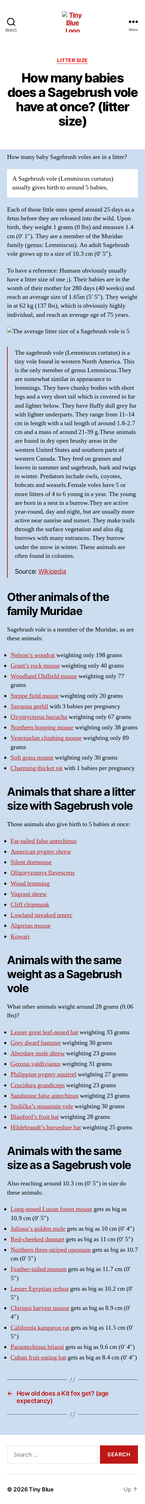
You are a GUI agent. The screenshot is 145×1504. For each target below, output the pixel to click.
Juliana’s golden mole (38, 1229)
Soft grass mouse (32, 758)
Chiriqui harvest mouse (40, 1308)
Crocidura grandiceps (38, 1085)
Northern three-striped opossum (51, 1250)
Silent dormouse (31, 862)
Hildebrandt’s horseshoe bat (46, 1127)
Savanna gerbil (29, 706)
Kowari (20, 937)
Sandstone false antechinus (44, 1096)
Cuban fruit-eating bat (38, 1357)
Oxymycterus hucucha (39, 717)
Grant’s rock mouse (35, 666)
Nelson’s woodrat (33, 655)
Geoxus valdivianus (36, 1064)
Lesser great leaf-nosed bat (44, 1032)
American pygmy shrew (41, 852)
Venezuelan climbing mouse (46, 738)
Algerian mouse (31, 926)
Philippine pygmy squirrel (43, 1074)
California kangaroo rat (40, 1328)
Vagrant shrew (29, 894)
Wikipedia (52, 571)
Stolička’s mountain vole (42, 1106)
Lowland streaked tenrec (41, 915)
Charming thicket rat (37, 768)
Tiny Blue (41, 1489)
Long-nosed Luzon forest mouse (51, 1209)
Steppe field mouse (35, 696)
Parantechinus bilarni (37, 1347)
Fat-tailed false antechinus (44, 841)
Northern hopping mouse (42, 727)
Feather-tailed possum (39, 1269)
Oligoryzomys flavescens (43, 873)
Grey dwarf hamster (36, 1043)
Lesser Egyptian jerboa (40, 1289)
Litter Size (72, 60)
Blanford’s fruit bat (35, 1117)
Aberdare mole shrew (38, 1053)
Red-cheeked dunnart (37, 1239)
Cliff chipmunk (30, 905)
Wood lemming (30, 884)
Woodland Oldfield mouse (44, 676)
